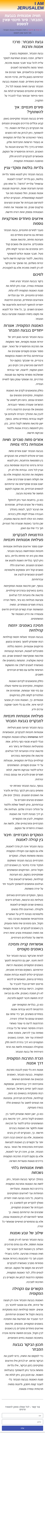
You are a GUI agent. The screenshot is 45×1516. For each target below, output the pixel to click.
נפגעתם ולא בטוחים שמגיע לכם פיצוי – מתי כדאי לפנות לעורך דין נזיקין (23, 1492)
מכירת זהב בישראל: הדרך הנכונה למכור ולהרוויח (22, 1470)
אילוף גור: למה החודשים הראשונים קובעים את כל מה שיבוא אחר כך (22, 1507)
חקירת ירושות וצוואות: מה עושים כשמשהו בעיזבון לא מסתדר (22, 1499)
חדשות (30, 30)
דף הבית (39, 30)
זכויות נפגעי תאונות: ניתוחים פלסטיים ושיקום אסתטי (22, 1485)
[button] (22, 6)
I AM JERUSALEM (30, 5)
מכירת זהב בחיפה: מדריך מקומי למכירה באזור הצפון (22, 1477)
